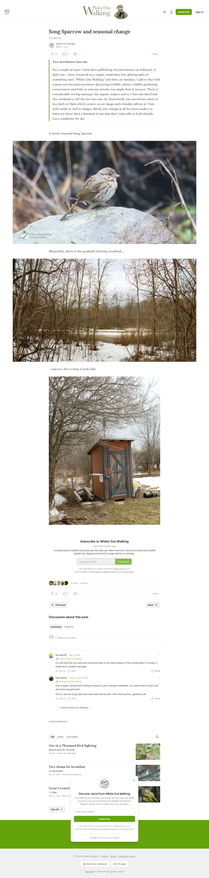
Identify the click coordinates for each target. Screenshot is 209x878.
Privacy (104, 856)
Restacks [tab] (69, 626)
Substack (89, 871)
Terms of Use (119, 826)
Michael (60, 654)
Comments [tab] (56, 626)
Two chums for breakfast (67, 767)
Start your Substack (96, 863)
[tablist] (62, 627)
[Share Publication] (171, 12)
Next (150, 604)
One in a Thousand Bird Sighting (72, 745)
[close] (133, 780)
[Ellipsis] (158, 655)
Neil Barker (61, 677)
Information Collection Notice (103, 829)
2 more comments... (59, 721)
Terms (113, 856)
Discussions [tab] (72, 736)
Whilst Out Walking (65, 44)
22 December (56, 770)
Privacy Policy (127, 829)
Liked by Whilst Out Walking (70, 659)
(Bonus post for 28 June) (62, 749)
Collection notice (126, 856)
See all (55, 809)
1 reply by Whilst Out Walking (73, 707)
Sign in (199, 11)
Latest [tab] (60, 736)
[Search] (165, 12)
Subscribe (183, 11)
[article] (104, 751)
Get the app (119, 863)
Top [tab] (52, 736)
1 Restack (84, 583)
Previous (60, 604)
